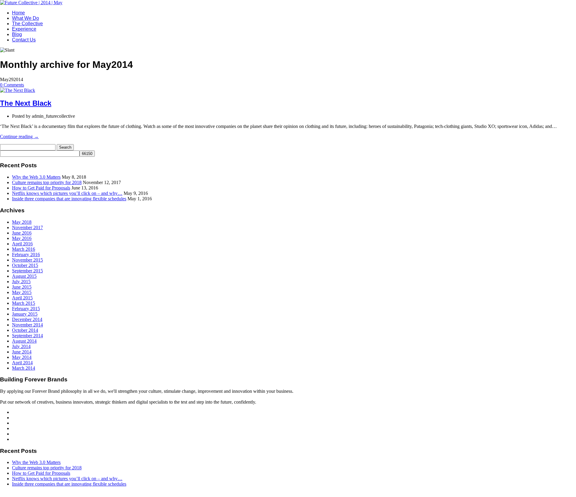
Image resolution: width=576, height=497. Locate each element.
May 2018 (22, 222)
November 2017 (27, 227)
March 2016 (23, 249)
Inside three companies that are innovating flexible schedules (69, 198)
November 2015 (27, 259)
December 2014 (27, 319)
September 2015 (27, 270)
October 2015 (25, 265)
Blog (17, 34)
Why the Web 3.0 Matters (36, 177)
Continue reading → (19, 136)
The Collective (27, 23)
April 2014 (22, 362)
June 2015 (22, 286)
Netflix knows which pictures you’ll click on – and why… (67, 193)
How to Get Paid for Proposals (41, 187)
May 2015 (22, 292)
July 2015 (21, 281)
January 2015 (25, 314)
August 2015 (24, 276)
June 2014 (22, 351)
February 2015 (26, 308)
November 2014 (27, 324)
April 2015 (22, 297)
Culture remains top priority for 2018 (47, 182)
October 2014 (25, 330)
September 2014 (27, 335)
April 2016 (22, 243)
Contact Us (24, 39)
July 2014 (21, 346)
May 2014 (22, 357)
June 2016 (22, 232)
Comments (12, 84)
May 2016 (22, 238)
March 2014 (23, 368)
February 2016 (26, 254)
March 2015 (23, 303)
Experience (24, 29)
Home (18, 12)
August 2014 (24, 341)
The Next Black (25, 103)
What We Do (25, 18)
